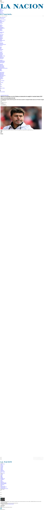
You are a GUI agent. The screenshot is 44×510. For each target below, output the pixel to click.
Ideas (0, 69)
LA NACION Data (2, 21)
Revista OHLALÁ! (2, 72)
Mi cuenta (2, 13)
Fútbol (7, 95)
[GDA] (3, 506)
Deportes (5, 95)
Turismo (1, 52)
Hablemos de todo (2, 40)
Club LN (2, 12)
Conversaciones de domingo (3, 68)
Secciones (2, 10)
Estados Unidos (2, 32)
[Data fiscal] (1, 508)
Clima (0, 20)
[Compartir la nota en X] (1, 133)
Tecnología (1, 53)
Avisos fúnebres (2, 65)
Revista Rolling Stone (2, 75)
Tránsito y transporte (3, 19)
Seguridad (1, 35)
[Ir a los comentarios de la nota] (1, 130)
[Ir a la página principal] (22, 8)
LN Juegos (1, 51)
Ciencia (1, 39)
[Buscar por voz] (43, 16)
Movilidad (1, 28)
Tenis (0, 48)
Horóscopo (1, 54)
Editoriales (1, 42)
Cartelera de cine (2, 60)
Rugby (1, 47)
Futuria (1, 24)
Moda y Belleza (2, 57)
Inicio (1, 9)
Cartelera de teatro (2, 61)
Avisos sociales (2, 66)
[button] (22, 53)
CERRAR (1, 0)
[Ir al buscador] (1, 3)
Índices (1, 29)
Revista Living (2, 74)
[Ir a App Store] (3, 500)
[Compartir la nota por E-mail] (2, 133)
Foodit (1, 11)
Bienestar (1, 38)
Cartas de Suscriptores (3, 44)
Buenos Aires (1, 34)
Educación (1, 36)
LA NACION (2, 95)
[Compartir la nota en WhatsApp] (1, 131)
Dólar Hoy (1, 25)
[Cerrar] (11, 14)
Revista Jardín (2, 76)
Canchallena (1, 49)
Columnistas (1, 43)
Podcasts (1, 56)
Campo (1, 26)
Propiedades (1, 27)
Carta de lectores (2, 67)
